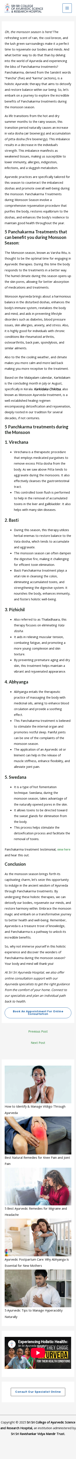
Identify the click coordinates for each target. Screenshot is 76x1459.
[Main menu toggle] (67, 8)
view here (64, 849)
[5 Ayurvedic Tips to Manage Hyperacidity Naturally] (38, 1288)
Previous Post (38, 1031)
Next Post (38, 1042)
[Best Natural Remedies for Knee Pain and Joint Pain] (38, 1135)
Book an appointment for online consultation (38, 1013)
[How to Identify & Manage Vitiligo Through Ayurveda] (38, 1084)
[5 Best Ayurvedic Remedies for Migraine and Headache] (38, 1186)
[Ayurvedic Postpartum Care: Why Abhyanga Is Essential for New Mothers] (38, 1237)
